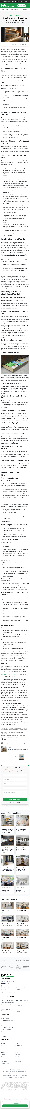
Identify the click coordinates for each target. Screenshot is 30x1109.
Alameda (24, 1082)
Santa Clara (5, 1091)
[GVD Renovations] (7, 5)
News (14, 1075)
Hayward (5, 1087)
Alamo (28, 1082)
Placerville (2, 1089)
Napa (8, 1088)
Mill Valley (2, 1088)
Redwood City (25, 1089)
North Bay (3, 1052)
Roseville (17, 1056)
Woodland (12, 1097)
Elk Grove (3, 1048)
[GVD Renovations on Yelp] (13, 993)
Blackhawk (20, 1083)
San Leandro (16, 1090)
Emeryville (2, 1086)
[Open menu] (27, 5)
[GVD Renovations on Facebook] (2, 993)
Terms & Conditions (9, 1077)
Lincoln (17, 1050)
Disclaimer (17, 1077)
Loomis (21, 1087)
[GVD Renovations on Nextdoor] (16, 993)
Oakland (3, 1054)
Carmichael (15, 1084)
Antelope (5, 1083)
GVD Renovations (11, 1071)
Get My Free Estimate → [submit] (15, 799)
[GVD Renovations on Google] (5, 993)
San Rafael (23, 1090)
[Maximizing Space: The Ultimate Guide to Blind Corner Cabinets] (4, 749)
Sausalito (12, 1091)
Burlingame (3, 1084)
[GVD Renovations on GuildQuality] (10, 993)
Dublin (13, 1085)
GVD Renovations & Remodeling (15, 706)
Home (2, 9)
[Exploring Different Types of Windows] (21, 757)
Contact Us (22, 1077)
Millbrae (6, 1088)
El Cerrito (18, 1085)
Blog (7, 9)
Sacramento (18, 1061)
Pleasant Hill (7, 1089)
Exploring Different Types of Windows (9, 758)
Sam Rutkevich (11, 743)
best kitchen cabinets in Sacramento (10, 674)
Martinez (26, 1087)
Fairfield (9, 1086)
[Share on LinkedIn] (23, 44)
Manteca (23, 1087)
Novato (17, 1052)
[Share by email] (26, 44)
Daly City (5, 1085)
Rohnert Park (6, 1090)
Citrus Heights (19, 1084)
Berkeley (3, 1043)
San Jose (3, 1059)
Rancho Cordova (15, 1089)
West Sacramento (8, 1097)
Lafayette (9, 1087)
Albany (2, 1083)
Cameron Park (7, 1084)
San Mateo (20, 1090)
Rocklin (2, 1056)
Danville (8, 1085)
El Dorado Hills (18, 1045)
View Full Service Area (5, 1063)
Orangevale (20, 1088)
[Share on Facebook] (18, 44)
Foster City (15, 1086)
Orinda (24, 1088)
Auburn (8, 1083)
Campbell (11, 1084)
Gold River (21, 1086)
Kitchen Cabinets (14, 9)
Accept (15, 1106)
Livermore (18, 1087)
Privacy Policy (24, 1075)
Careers (18, 1075)
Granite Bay (3, 1050)
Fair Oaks (6, 1086)
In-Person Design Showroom (7, 1007)
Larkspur (12, 1087)
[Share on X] (21, 44)
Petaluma (17, 1054)
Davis (2, 1045)
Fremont (18, 1086)
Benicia (14, 1083)
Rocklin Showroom (7, 1075)
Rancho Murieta (20, 1089)
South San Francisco (23, 1091)
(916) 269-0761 (5, 983)
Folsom (17, 1048)
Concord (17, 1043)
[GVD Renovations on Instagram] (8, 993)
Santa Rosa (18, 1059)
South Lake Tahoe (16, 1091)
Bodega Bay (24, 1083)
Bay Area (10, 1083)
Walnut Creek (4, 1061)
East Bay (15, 1085)
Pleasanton (10, 1089)
